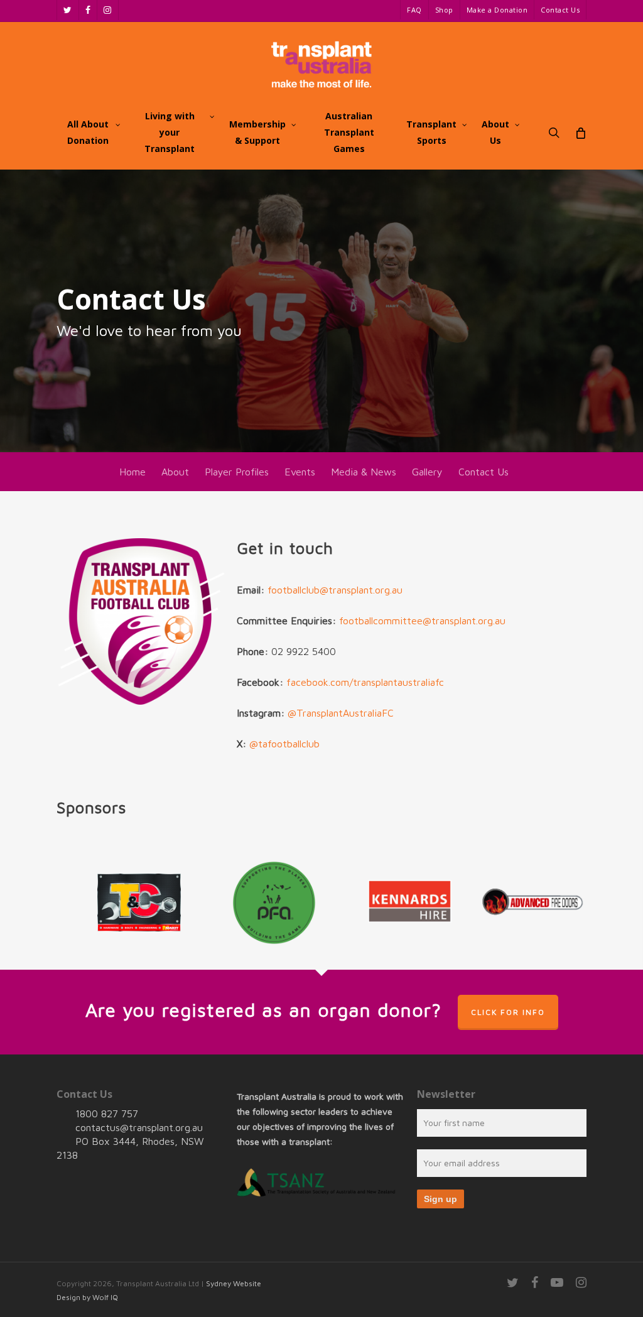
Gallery (427, 471)
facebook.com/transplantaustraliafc (365, 682)
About (175, 471)
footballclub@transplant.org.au (333, 589)
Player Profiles (237, 471)
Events (299, 471)
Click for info (508, 1012)
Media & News (363, 471)
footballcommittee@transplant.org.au (422, 620)
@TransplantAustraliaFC (341, 712)
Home (132, 471)
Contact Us (483, 471)
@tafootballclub (284, 743)
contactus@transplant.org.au (139, 1127)
